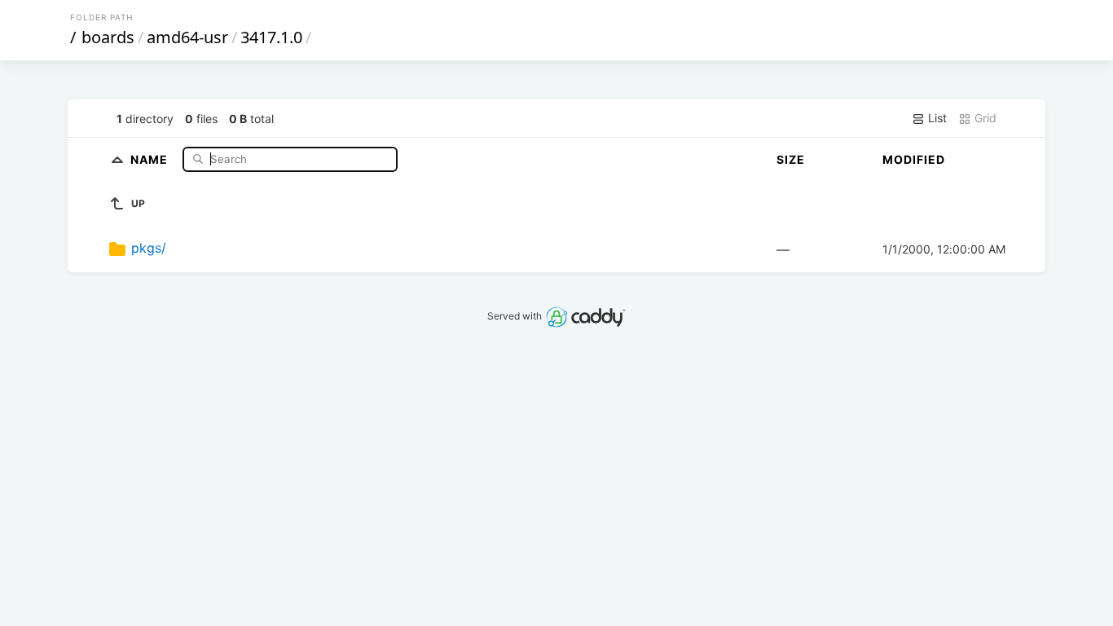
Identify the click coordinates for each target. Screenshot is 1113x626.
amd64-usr (187, 37)
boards (107, 37)
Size (790, 159)
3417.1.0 (271, 37)
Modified (913, 159)
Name (150, 158)
